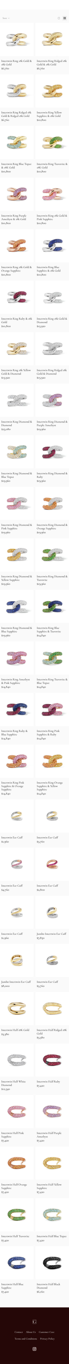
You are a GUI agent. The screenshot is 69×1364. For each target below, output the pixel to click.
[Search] (10, 4)
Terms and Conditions (26, 1338)
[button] (6, 18)
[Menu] (3, 4)
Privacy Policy (47, 1338)
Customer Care (46, 1332)
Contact (19, 1332)
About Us (31, 1332)
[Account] (58, 4)
